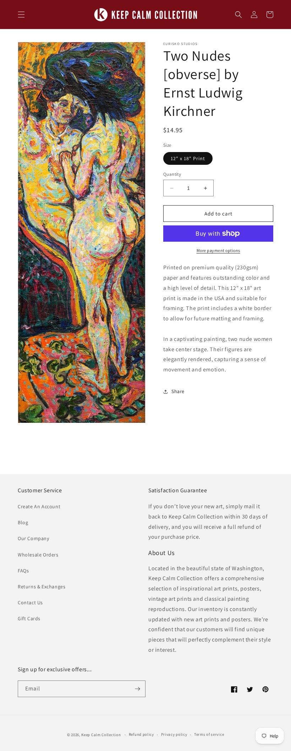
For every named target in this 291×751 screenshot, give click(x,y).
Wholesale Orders (38, 554)
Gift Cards (29, 618)
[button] (21, 14)
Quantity (172, 174)
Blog (23, 522)
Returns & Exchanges (41, 586)
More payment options (218, 250)
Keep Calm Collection (101, 734)
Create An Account (39, 506)
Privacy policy (174, 734)
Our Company (33, 538)
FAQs (23, 570)
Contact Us (30, 602)
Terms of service (209, 734)
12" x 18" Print (188, 158)
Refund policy (141, 734)
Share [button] (178, 391)
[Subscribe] (137, 688)
